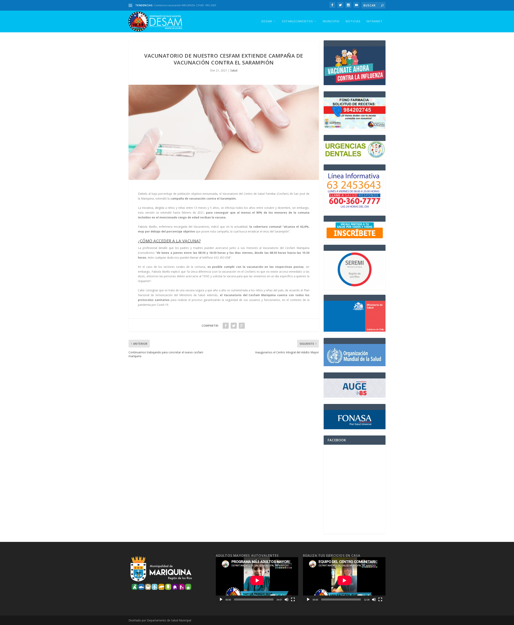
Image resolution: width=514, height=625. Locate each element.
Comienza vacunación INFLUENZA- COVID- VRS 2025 (185, 5)
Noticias (353, 21)
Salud (233, 70)
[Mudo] (287, 599)
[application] (257, 580)
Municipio (331, 21)
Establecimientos (297, 21)
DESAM (266, 21)
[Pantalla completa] (293, 599)
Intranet (374, 21)
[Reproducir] (221, 599)
